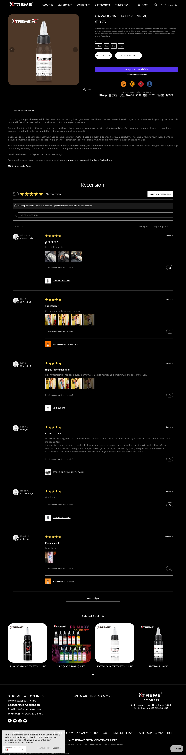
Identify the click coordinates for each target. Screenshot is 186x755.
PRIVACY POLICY (87, 733)
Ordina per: (142, 226)
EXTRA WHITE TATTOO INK (115, 666)
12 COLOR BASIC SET (71, 666)
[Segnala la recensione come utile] (169, 267)
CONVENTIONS (165, 733)
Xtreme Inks (21, 4)
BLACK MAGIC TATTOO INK (27, 666)
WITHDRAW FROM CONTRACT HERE (93, 740)
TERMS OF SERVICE (123, 733)
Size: (97, 41)
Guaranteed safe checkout (136, 92)
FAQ (104, 733)
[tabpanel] (27, 648)
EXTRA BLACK (158, 666)
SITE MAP (145, 733)
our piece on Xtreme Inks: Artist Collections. (89, 160)
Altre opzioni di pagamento (136, 75)
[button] (65, 194)
